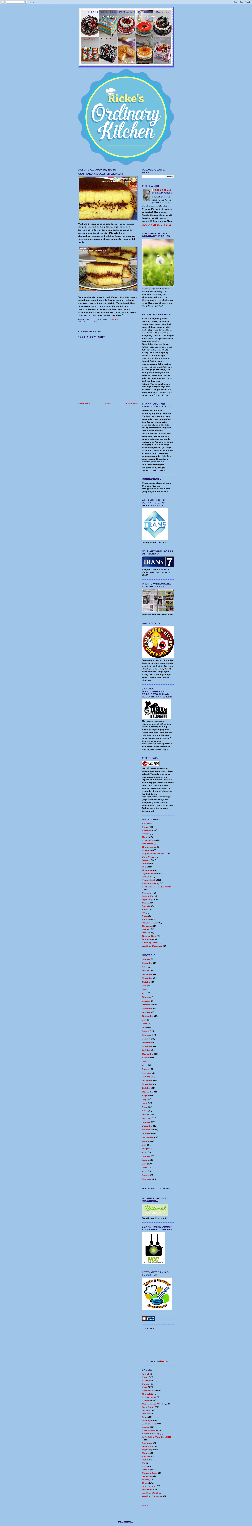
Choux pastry (149, 847)
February (146, 997)
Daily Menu (148, 857)
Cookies (146, 850)
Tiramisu (146, 939)
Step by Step (149, 936)
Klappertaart (148, 880)
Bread (145, 827)
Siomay (146, 929)
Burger (145, 834)
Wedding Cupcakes (152, 946)
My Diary (147, 899)
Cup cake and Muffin (153, 853)
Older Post (132, 403)
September (148, 1016)
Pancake (146, 906)
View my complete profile (157, 225)
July (144, 985)
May (144, 1027)
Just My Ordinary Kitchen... (126, 12)
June (144, 989)
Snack (145, 932)
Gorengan (147, 870)
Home (108, 403)
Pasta (145, 909)
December (147, 963)
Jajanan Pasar (149, 873)
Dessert (146, 860)
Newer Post (84, 403)
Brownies (147, 830)
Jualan (145, 876)
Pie (143, 912)
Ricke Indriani (163, 190)
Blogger (164, 1361)
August (146, 1057)
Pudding (146, 919)
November (147, 978)
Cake (144, 837)
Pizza (145, 916)
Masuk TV (147, 896)
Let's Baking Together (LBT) (156, 887)
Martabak (92, 322)
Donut (145, 863)
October (146, 982)
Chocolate (147, 843)
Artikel (145, 823)
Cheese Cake (149, 840)
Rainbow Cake (149, 923)
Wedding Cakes (150, 942)
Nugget (146, 903)
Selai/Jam (147, 926)
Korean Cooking (150, 883)
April (144, 967)
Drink (145, 867)
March (145, 970)
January (146, 959)
